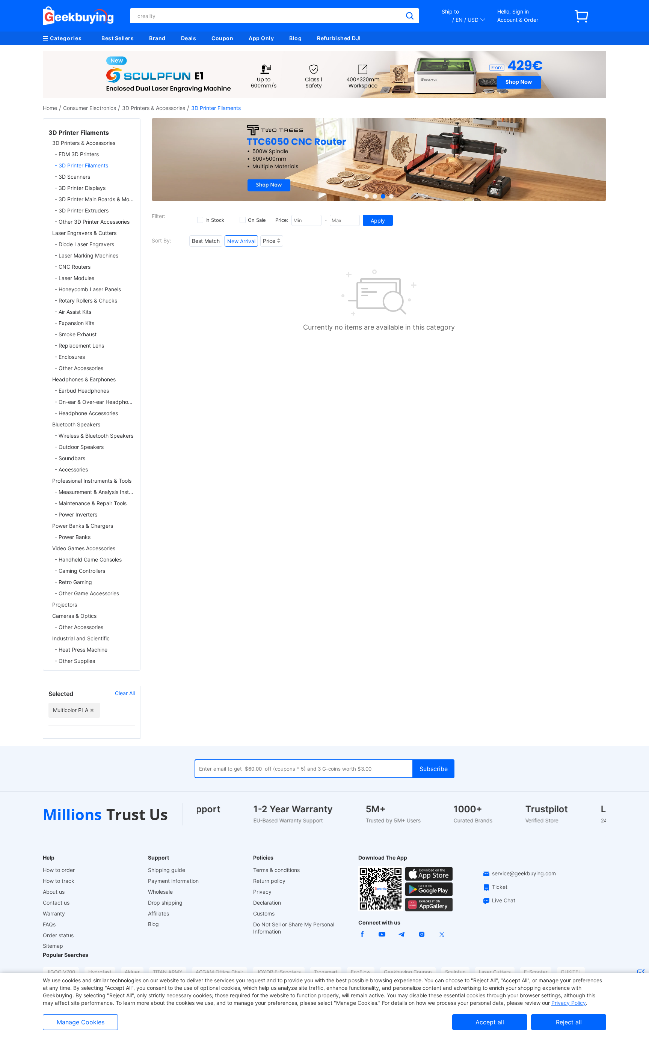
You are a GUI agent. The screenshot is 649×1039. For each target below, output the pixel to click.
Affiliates (158, 913)
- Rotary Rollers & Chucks (86, 300)
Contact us (56, 902)
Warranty (54, 913)
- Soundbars (70, 458)
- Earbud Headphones (82, 390)
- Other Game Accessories (87, 593)
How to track (58, 881)
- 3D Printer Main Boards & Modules (95, 199)
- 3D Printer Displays (80, 188)
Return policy (269, 881)
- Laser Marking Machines (86, 255)
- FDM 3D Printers (77, 154)
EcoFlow (361, 972)
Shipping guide (166, 870)
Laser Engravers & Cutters (84, 233)
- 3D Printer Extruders (82, 210)
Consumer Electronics (89, 108)
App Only (261, 38)
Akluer (132, 972)
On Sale (257, 220)
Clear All (125, 693)
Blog (295, 38)
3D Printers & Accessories (153, 108)
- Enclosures (70, 357)
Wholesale (160, 891)
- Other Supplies (75, 661)
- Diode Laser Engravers (84, 244)
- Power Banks (73, 537)
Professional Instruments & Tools (91, 480)
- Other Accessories (79, 368)
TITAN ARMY (168, 972)
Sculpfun (455, 972)
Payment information (173, 881)
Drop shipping (165, 902)
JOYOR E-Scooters (279, 972)
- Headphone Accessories (86, 413)
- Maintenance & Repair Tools (91, 503)
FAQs (49, 924)
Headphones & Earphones (84, 379)
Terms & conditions (276, 870)
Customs (264, 913)
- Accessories (71, 469)
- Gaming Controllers (80, 571)
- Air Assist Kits (73, 312)
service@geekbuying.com (524, 873)
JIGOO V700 (61, 972)
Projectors (64, 604)
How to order (59, 870)
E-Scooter (536, 972)
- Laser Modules (74, 278)
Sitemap (53, 946)
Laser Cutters (495, 972)
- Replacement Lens (79, 345)
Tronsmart (326, 972)
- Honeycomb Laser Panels (88, 289)
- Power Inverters (76, 514)
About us (54, 891)
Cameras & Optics (74, 616)
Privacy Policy (568, 1003)
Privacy (262, 891)
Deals (188, 38)
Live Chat (503, 900)
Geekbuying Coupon (408, 972)
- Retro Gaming (73, 582)
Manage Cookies (80, 1022)
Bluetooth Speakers (76, 424)
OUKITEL (571, 972)
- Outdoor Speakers (79, 447)
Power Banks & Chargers (82, 526)
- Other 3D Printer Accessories (92, 221)
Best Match (206, 241)
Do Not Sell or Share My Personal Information (293, 928)
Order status (58, 935)
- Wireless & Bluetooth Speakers (94, 435)
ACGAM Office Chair (219, 972)
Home (50, 108)
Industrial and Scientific (81, 638)
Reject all (569, 1022)
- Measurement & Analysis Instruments (95, 492)
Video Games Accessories (83, 548)
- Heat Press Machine (81, 649)
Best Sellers (117, 38)
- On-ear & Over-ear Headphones (95, 402)
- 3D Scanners (72, 176)
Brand (157, 38)
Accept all (489, 1022)
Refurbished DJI (339, 38)
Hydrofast (100, 972)
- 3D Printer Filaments (81, 165)
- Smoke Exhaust (76, 334)
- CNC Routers (73, 267)
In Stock (214, 220)
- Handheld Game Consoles (88, 559)
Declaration (267, 902)
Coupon (222, 38)
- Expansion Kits (74, 323)
